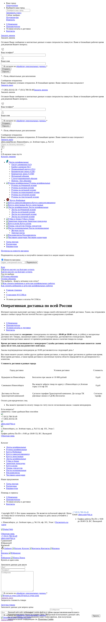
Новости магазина (12, 260)
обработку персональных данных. (31, 66)
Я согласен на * (25, 593)
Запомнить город (13, 13)
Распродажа (11, 244)
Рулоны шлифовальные (16, 449)
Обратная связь (7, 436)
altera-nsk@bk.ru (8, 424)
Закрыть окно (7, 85)
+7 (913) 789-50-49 (26, 90)
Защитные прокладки (15, 463)
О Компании (11, 24)
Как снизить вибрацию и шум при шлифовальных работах (27, 286)
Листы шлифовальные (16, 459)
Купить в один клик (30, 595)
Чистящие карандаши (15, 475)
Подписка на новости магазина (15, 251)
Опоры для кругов (14, 468)
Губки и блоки (12, 461)
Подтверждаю (12, 17)
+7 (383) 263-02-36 (9, 90)
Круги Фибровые (14, 452)
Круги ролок (11, 466)
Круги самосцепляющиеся (17, 454)
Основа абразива (8, 279)
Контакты (10, 31)
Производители (13, 26)
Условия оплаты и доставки (18, 328)
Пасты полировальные (16, 470)
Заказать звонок (8, 35)
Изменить (10, 20)
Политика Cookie (45, 619)
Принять (96, 616)
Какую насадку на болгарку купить (16, 272)
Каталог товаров (8, 156)
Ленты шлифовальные (16, 447)
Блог (3, 267)
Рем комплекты (13, 473)
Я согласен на (25, 66)
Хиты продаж (12, 242)
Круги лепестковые (14, 456)
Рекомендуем (12, 246)
